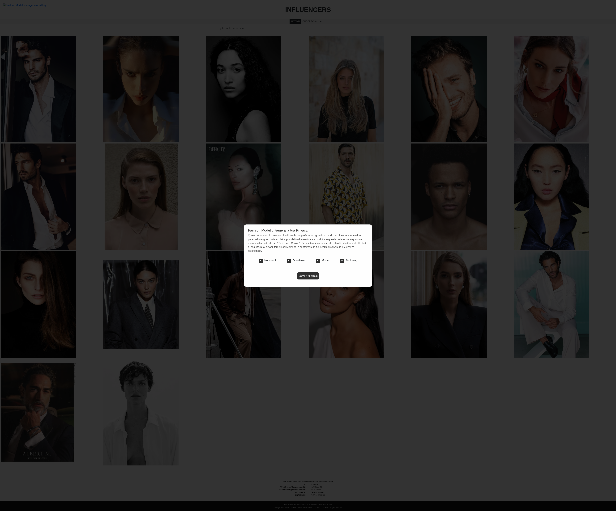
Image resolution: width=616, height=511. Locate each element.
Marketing (351, 260)
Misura (325, 260)
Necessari (270, 260)
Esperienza (298, 260)
